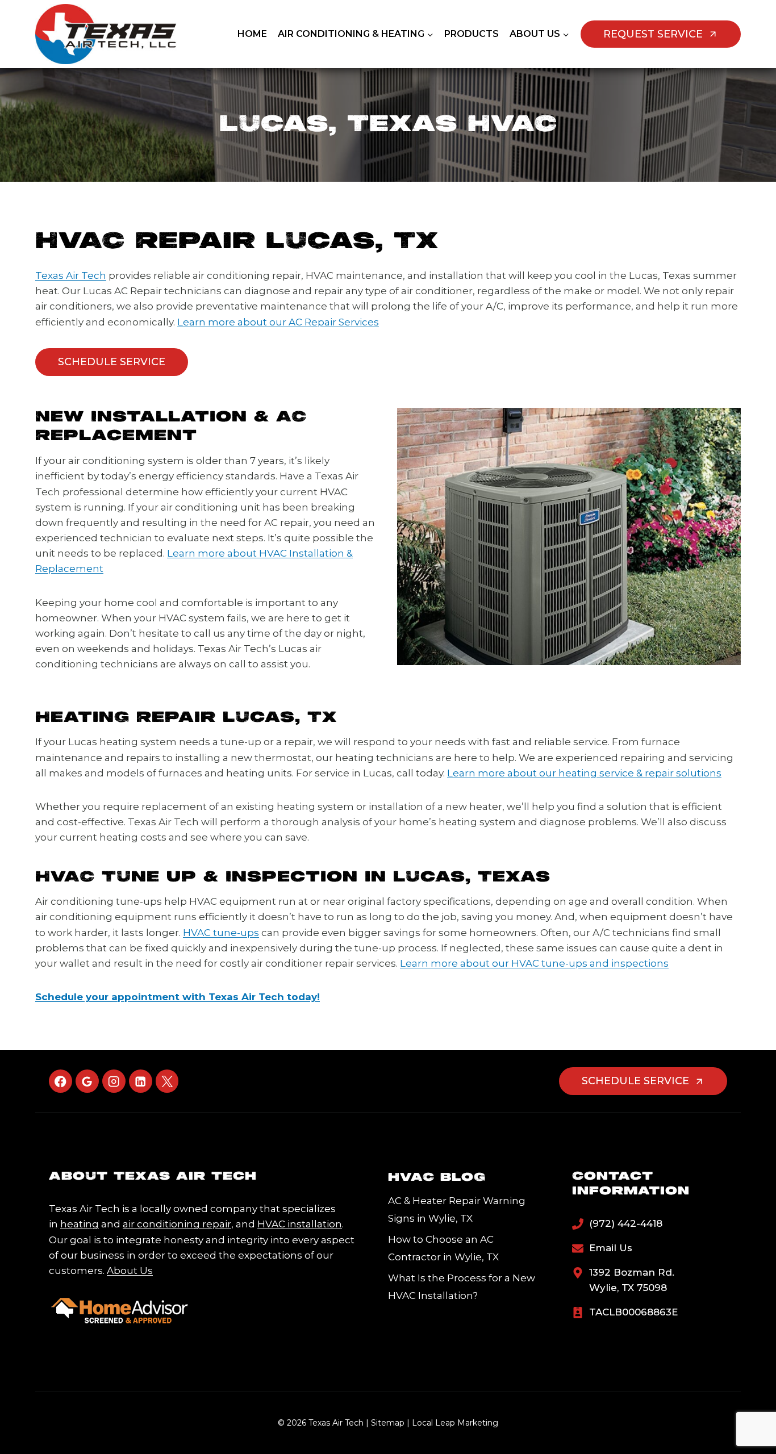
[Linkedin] (140, 1081)
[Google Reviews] (87, 1081)
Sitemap (387, 1423)
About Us (130, 1270)
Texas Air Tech (70, 275)
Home (252, 33)
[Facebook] (60, 1081)
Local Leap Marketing (455, 1423)
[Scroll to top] (748, 1409)
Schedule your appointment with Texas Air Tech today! (177, 996)
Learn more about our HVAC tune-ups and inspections (534, 963)
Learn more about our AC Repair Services (278, 322)
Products (471, 33)
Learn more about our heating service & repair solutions (584, 773)
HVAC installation (299, 1224)
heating (79, 1224)
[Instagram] (114, 1081)
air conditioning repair (177, 1224)
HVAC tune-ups (221, 932)
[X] (167, 1081)
